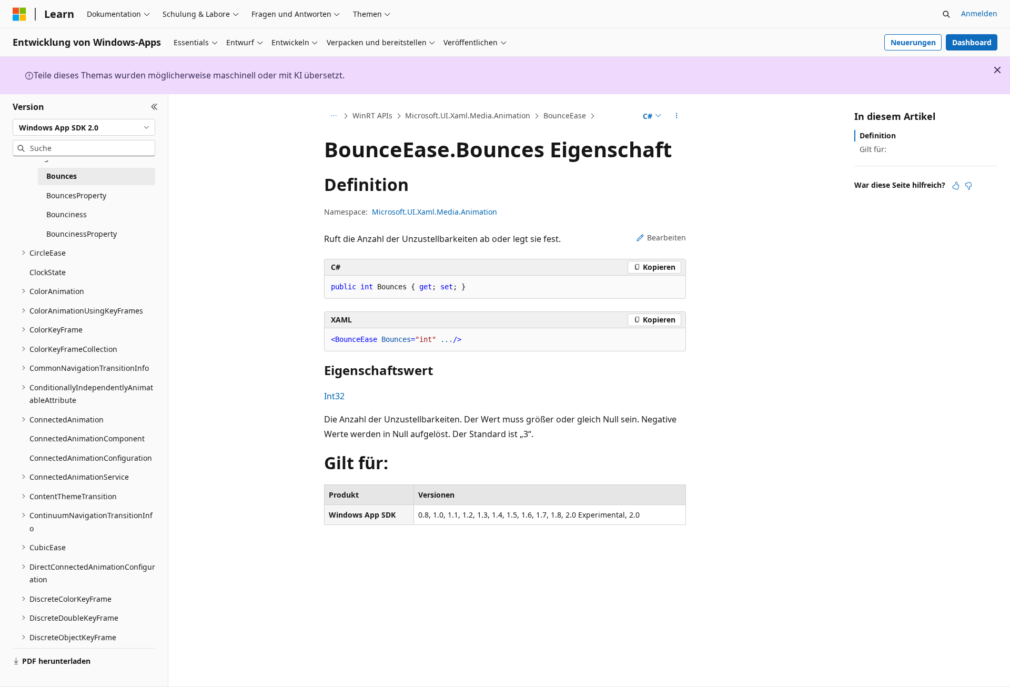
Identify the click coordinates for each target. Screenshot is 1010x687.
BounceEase (564, 115)
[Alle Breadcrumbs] (333, 116)
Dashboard (972, 42)
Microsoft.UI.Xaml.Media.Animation (467, 115)
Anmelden (979, 13)
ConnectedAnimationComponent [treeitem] (87, 438)
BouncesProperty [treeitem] (76, 195)
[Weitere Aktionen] (677, 116)
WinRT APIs (372, 115)
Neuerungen (913, 42)
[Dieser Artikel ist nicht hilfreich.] (968, 185)
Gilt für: (873, 149)
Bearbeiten (666, 238)
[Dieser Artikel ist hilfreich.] (956, 185)
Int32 (334, 396)
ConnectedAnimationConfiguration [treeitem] (90, 458)
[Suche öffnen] (946, 14)
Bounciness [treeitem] (66, 214)
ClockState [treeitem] (47, 272)
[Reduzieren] (154, 106)
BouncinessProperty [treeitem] (81, 234)
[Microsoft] (19, 14)
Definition (878, 135)
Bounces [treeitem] (61, 176)
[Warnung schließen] (997, 70)
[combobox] (84, 127)
